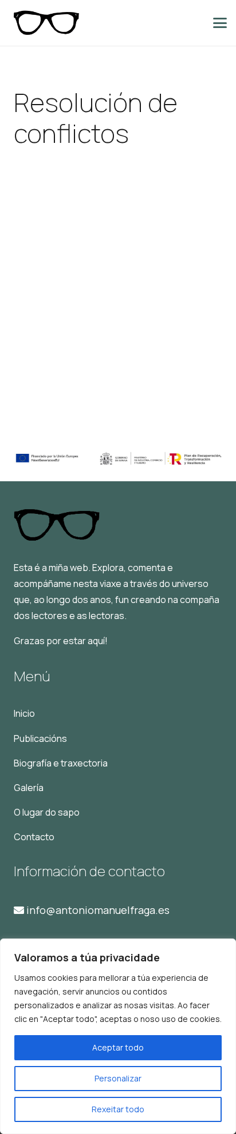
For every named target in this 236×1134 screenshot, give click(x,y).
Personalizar (118, 1078)
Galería (29, 787)
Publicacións (40, 738)
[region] (118, 1036)
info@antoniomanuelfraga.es (97, 910)
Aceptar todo (118, 1047)
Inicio (24, 713)
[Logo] (45, 23)
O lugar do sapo (47, 812)
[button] (220, 23)
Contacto (34, 836)
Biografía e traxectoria (61, 763)
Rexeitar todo (118, 1109)
